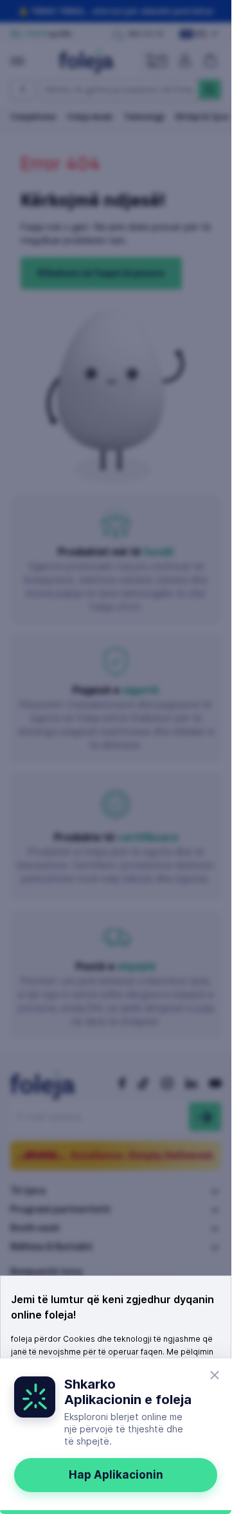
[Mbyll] (214, 1375)
